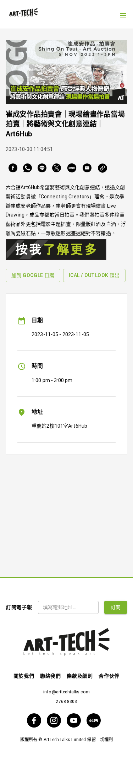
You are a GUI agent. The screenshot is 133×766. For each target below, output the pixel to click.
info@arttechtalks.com (66, 691)
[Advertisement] (66, 510)
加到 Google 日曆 (33, 275)
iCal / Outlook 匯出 (94, 275)
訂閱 (116, 607)
